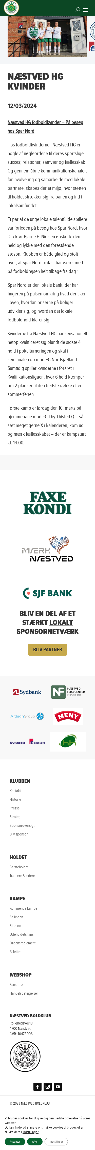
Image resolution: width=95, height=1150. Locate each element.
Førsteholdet (19, 867)
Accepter (15, 1141)
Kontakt (15, 790)
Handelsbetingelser (24, 993)
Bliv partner (47, 650)
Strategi (15, 816)
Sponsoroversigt (22, 825)
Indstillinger (56, 1141)
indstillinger (31, 1132)
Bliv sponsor (19, 834)
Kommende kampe (23, 908)
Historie (15, 799)
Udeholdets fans (21, 934)
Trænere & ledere (22, 875)
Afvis (34, 1141)
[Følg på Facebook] (37, 1086)
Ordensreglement (22, 943)
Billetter (15, 951)
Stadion (15, 925)
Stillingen (16, 917)
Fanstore (16, 984)
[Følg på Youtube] (58, 1086)
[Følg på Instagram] (48, 1086)
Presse (15, 808)
